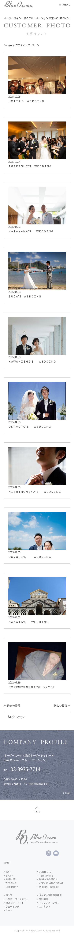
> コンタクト (43, 906)
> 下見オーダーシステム (16, 899)
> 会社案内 (42, 899)
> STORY (8, 875)
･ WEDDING (10, 883)
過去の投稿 (12, 705)
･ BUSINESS (10, 879)
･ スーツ (8, 910)
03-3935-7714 (25, 769)
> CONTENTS (44, 871)
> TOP (7, 871)
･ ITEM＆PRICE (45, 875)
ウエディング (22, 45)
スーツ (35, 45)
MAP (67, 793)
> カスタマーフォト (14, 903)
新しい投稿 (62, 705)
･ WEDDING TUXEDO (48, 887)
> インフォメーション (48, 903)
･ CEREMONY (11, 887)
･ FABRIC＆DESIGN (47, 879)
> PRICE (8, 895)
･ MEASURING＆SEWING (50, 883)
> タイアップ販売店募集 (49, 895)
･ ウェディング (11, 906)
